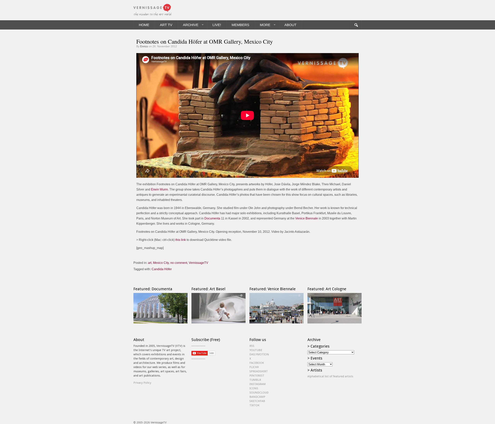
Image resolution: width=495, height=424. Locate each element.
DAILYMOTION (259, 354)
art (149, 262)
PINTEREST (256, 375)
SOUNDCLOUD (259, 392)
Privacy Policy (142, 382)
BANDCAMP (257, 397)
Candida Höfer (162, 269)
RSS (251, 346)
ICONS (253, 388)
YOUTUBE (255, 350)
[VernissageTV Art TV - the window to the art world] (152, 10)
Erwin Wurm (159, 189)
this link (180, 239)
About (290, 25)
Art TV (166, 25)
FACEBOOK (256, 363)
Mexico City (161, 262)
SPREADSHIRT (258, 371)
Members (240, 25)
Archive (190, 25)
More (265, 25)
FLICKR (254, 367)
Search (356, 25)
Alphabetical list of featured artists (330, 376)
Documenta (212, 218)
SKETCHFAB (257, 401)
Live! (217, 25)
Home (144, 25)
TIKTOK (254, 405)
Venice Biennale (306, 218)
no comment (178, 262)
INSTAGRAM (257, 384)
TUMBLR (255, 380)
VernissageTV (198, 262)
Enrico (144, 46)
